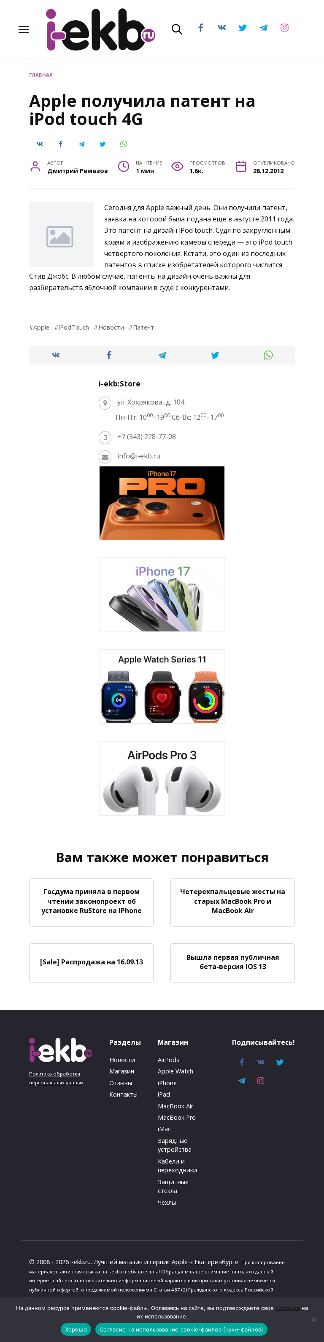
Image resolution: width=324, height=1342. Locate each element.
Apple (41, 327)
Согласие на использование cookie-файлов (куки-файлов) (181, 1329)
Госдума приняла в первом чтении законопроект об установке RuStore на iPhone (91, 901)
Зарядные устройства (175, 1145)
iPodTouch (74, 327)
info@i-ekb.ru (138, 456)
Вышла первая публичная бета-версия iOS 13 (232, 961)
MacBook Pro (177, 1117)
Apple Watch (175, 1071)
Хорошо (76, 1329)
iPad (164, 1094)
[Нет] (313, 1319)
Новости (111, 327)
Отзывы (120, 1083)
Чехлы (167, 1202)
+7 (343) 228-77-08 (146, 436)
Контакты (123, 1094)
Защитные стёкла (173, 1186)
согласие (287, 1308)
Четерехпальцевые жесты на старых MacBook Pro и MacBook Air (232, 901)
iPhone (167, 1083)
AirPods (168, 1060)
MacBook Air (175, 1106)
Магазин (121, 1071)
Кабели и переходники (177, 1165)
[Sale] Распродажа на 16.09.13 (91, 962)
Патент (143, 327)
